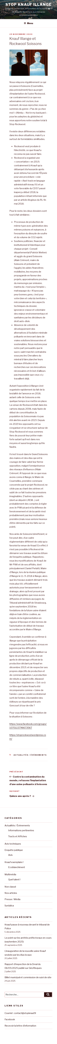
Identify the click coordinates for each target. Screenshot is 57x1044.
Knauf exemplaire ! (14, 862)
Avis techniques (13, 843)
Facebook (10, 1019)
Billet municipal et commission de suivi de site (28, 977)
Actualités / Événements (30, 755)
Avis (10, 855)
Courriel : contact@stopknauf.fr (20, 1013)
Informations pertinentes (21, 830)
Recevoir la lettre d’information (20, 1025)
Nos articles (11, 893)
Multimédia (10, 874)
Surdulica (9, 905)
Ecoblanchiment (16, 867)
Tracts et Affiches (17, 836)
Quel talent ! (14, 879)
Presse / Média (12, 899)
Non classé (10, 886)
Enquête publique (14, 850)
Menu (30, 23)
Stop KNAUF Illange (28, 4)
